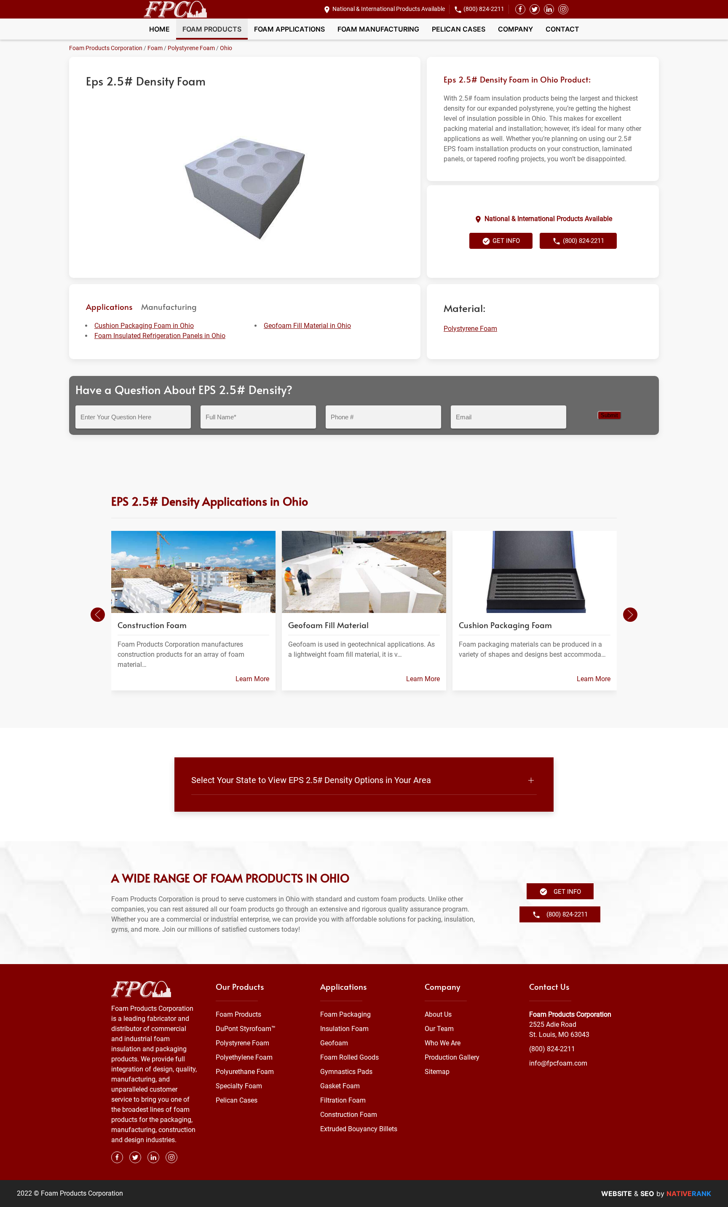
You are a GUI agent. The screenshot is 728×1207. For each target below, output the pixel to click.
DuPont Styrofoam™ (246, 1029)
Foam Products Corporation (105, 48)
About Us (438, 1014)
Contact (562, 29)
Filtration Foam (343, 1100)
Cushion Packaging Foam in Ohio (144, 326)
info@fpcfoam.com (558, 1063)
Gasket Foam (340, 1086)
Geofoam (334, 1043)
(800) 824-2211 (483, 8)
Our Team (439, 1029)
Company (515, 29)
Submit (609, 415)
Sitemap (437, 1072)
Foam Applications (289, 29)
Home (159, 29)
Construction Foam (348, 1115)
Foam (155, 48)
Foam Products (211, 29)
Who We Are (442, 1043)
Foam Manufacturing (378, 29)
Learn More (252, 678)
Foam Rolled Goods (349, 1057)
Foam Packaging (345, 1014)
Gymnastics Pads (346, 1072)
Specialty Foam (239, 1086)
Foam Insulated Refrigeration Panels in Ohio (159, 336)
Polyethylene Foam (244, 1057)
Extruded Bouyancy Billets (358, 1129)
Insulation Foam (344, 1029)
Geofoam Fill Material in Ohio (307, 326)
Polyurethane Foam (245, 1072)
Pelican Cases (458, 29)
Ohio (226, 48)
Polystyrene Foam (191, 48)
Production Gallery (452, 1057)
